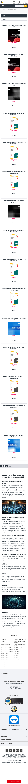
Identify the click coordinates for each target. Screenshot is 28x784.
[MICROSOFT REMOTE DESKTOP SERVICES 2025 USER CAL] (14, 35)
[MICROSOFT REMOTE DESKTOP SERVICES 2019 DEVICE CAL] (14, 445)
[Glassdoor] (14, 750)
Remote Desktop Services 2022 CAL (19, 642)
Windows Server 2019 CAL (7, 651)
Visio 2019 (16, 657)
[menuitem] (25, 2)
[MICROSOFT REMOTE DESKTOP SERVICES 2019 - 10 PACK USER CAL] (14, 386)
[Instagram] (21, 750)
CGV (15, 757)
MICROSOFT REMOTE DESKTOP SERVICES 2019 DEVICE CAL (14, 435)
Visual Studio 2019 (18, 649)
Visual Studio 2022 (18, 647)
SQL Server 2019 (5, 655)
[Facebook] (7, 750)
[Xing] (10, 750)
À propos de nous (21, 755)
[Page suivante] (4, 466)
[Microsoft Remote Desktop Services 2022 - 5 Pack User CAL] (14, 123)
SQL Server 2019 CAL (6, 659)
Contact (15, 755)
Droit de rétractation (22, 756)
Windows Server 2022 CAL (7, 649)
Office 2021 (3, 639)
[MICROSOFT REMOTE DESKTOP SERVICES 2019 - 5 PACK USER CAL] (14, 357)
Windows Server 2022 (6, 644)
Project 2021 (17, 651)
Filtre (4, 15)
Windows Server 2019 (6, 647)
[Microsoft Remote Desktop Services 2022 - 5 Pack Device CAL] (14, 240)
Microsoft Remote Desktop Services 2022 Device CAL (14, 201)
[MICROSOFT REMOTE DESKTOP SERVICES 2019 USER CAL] (14, 328)
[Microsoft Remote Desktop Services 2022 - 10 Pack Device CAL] (14, 269)
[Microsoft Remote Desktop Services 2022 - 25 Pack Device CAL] (14, 298)
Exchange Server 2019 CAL (7, 666)
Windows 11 (16, 659)
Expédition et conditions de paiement (9, 756)
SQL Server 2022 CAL (6, 657)
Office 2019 (3, 641)
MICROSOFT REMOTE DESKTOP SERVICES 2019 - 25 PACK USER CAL (14, 406)
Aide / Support (10, 755)
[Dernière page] (6, 466)
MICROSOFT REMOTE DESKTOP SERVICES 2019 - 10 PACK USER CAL (14, 377)
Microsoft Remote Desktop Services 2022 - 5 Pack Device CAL (14, 231)
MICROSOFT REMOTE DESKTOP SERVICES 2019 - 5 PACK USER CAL (14, 348)
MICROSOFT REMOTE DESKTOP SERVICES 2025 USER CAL (14, 26)
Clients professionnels (8, 754)
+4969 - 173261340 (14, 687)
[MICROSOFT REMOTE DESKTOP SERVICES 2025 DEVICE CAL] (14, 64)
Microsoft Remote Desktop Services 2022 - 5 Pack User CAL (14, 113)
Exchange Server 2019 (6, 661)
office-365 (5, 755)
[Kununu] (17, 750)
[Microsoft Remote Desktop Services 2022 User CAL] (14, 93)
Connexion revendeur (17, 754)
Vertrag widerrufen (14, 781)
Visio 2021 (16, 655)
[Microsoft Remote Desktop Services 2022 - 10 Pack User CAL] (14, 152)
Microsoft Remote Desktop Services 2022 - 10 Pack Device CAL (14, 260)
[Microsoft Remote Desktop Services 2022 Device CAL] (14, 211)
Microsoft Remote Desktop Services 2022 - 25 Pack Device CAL (14, 289)
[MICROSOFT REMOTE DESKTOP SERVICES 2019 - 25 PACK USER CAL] (14, 416)
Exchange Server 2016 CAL (20, 639)
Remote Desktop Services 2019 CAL (19, 645)
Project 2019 (17, 653)
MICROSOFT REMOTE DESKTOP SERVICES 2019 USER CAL (14, 318)
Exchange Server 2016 (6, 663)
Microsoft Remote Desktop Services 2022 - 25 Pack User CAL (14, 172)
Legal (23, 754)
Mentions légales (20, 757)
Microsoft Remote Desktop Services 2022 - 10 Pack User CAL (14, 143)
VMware (16, 663)
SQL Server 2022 (5, 653)
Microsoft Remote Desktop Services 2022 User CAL (14, 84)
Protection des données (8, 757)
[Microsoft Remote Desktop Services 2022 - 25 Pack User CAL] (14, 181)
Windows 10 (16, 661)
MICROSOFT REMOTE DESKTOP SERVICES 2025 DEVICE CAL (14, 55)
